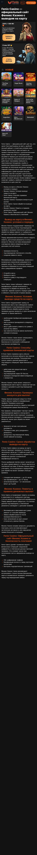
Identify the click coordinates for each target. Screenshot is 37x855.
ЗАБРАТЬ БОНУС (9, 37)
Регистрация (31, 3)
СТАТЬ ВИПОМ (9, 60)
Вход (22, 3)
